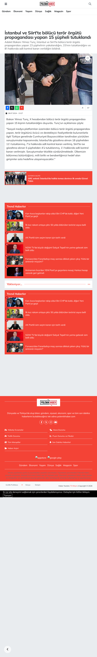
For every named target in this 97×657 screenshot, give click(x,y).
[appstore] (41, 457)
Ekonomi (18, 11)
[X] (46, 422)
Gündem (6, 11)
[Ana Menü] (6, 4)
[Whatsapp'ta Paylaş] (17, 108)
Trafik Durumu (14, 436)
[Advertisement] (48, 374)
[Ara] (90, 4)
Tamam (7, 495)
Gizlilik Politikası (12, 485)
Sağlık (48, 11)
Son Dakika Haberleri (61, 442)
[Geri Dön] (7, 649)
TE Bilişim (73, 486)
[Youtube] (55, 422)
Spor (68, 11)
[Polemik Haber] (47, 3)
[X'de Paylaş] (12, 108)
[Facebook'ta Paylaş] (7, 108)
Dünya (38, 11)
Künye (27, 485)
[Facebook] (41, 422)
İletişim (37, 485)
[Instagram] (51, 422)
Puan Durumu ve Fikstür (63, 436)
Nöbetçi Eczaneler (15, 430)
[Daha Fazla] (22, 108)
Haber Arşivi (13, 448)
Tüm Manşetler (14, 442)
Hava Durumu (59, 430)
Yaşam (28, 11)
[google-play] (54, 457)
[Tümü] (89, 284)
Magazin (58, 11)
